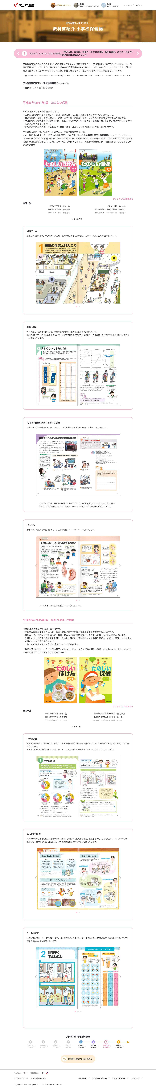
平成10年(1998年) (94, 1044)
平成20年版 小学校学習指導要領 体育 (37, 88)
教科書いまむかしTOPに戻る (80, 1059)
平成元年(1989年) (81, 1044)
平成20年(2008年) (106, 1044)
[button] (35, 272)
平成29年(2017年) (119, 1044)
